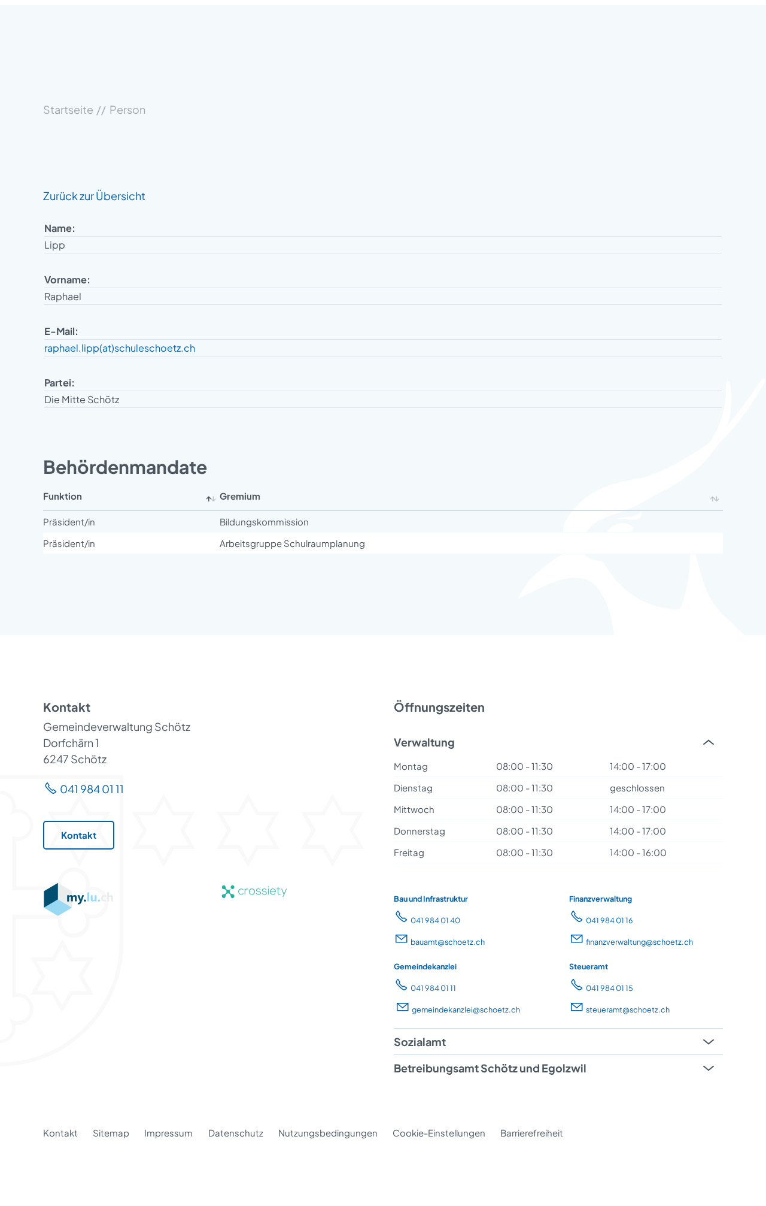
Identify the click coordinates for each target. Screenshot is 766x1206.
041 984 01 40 (435, 920)
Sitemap (111, 1132)
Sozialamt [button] (420, 1041)
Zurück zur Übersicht (94, 195)
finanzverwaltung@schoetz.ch (639, 942)
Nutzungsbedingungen (328, 1132)
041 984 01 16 (609, 920)
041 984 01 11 (92, 789)
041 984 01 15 (609, 988)
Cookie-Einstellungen (439, 1132)
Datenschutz (235, 1132)
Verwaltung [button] (424, 742)
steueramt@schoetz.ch (628, 1009)
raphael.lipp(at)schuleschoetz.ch (119, 347)
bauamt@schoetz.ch (448, 942)
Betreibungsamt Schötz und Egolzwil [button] (490, 1068)
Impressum (168, 1132)
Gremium (240, 495)
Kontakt (60, 1132)
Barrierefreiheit (531, 1132)
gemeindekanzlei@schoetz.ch (466, 1009)
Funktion (62, 495)
